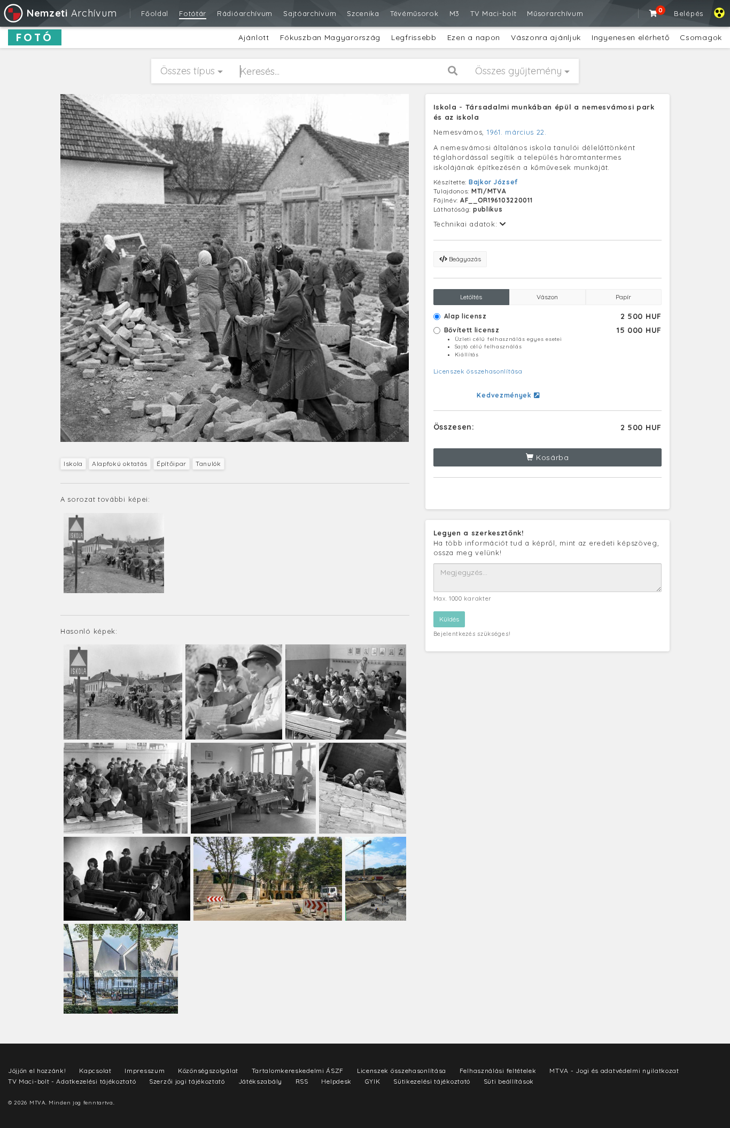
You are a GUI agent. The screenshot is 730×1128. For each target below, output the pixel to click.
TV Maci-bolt (493, 13)
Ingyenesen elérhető (630, 37)
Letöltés (471, 297)
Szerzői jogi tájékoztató (187, 1081)
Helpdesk (336, 1081)
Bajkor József (493, 182)
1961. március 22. (517, 132)
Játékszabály (260, 1081)
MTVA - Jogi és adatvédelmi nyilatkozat (614, 1071)
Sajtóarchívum (309, 13)
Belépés (688, 13)
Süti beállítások (509, 1081)
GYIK (372, 1081)
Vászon (547, 297)
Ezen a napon (473, 37)
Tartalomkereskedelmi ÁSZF (298, 1071)
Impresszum (145, 1071)
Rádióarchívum (245, 13)
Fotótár (192, 13)
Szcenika (363, 13)
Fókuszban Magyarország (330, 37)
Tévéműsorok (414, 13)
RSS (302, 1081)
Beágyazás (464, 259)
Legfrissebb (414, 37)
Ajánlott (253, 37)
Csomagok (701, 37)
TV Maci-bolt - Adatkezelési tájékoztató (72, 1081)
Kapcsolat (95, 1071)
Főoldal (154, 13)
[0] (653, 13)
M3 (454, 13)
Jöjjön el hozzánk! (37, 1071)
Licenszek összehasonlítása (478, 371)
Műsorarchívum (555, 13)
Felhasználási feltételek (498, 1071)
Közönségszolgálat (208, 1071)
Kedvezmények (505, 395)
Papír (623, 297)
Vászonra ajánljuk (546, 37)
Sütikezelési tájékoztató (431, 1081)
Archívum (72, 13)
